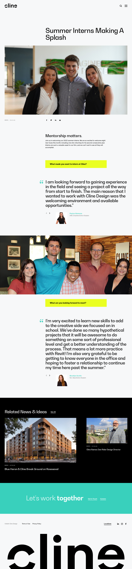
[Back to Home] (66, 551)
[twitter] (51, 120)
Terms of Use (26, 524)
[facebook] (47, 120)
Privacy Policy (36, 524)
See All (53, 412)
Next (49, 213)
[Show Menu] (126, 6)
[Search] (121, 6)
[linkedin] (55, 120)
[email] (60, 120)
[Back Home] (11, 6)
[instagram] (121, 524)
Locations (107, 524)
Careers (103, 499)
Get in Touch (92, 499)
